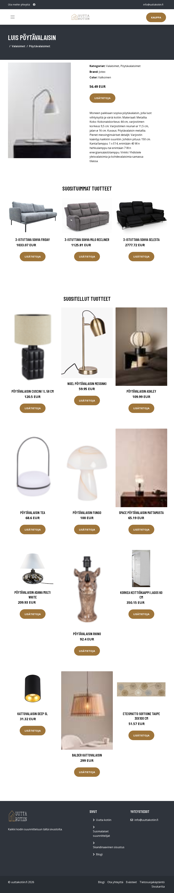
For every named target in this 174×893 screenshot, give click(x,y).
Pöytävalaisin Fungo (87, 512)
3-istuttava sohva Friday (32, 239)
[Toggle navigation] (12, 17)
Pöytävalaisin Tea (32, 512)
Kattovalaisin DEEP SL (32, 714)
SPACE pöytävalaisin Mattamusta (141, 512)
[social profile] (34, 4)
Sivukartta (158, 886)
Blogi (99, 854)
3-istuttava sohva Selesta (141, 239)
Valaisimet (18, 46)
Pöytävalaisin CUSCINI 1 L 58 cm (33, 391)
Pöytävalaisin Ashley (141, 391)
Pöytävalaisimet (39, 46)
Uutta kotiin (103, 820)
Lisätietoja (102, 98)
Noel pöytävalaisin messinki (87, 383)
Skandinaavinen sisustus (108, 847)
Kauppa (156, 17)
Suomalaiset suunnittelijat (101, 833)
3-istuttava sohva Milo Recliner (87, 239)
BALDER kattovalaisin (87, 755)
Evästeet (131, 882)
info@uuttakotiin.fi (153, 4)
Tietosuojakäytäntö (152, 882)
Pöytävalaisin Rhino (87, 634)
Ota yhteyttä (115, 882)
